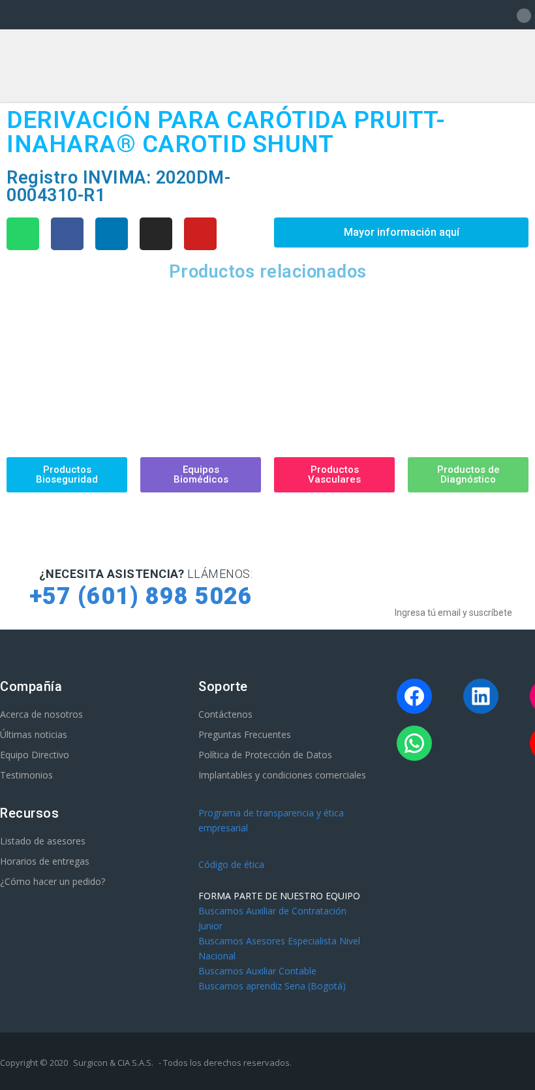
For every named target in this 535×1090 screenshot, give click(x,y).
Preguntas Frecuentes (244, 734)
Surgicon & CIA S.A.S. (113, 1062)
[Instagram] (156, 233)
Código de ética (231, 864)
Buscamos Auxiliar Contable (257, 971)
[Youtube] (200, 233)
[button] (18, 359)
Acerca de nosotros (41, 714)
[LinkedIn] (480, 696)
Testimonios (26, 775)
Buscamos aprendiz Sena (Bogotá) (272, 986)
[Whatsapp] (23, 233)
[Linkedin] (111, 233)
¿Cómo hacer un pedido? (52, 881)
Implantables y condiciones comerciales (282, 775)
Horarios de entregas (44, 861)
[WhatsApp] (414, 743)
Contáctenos (225, 714)
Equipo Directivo (34, 754)
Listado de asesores (42, 841)
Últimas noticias (33, 734)
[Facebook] (67, 233)
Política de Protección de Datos (265, 754)
